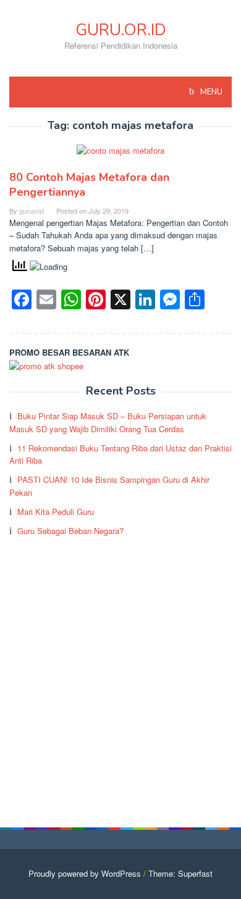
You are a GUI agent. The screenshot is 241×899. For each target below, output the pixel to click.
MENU (210, 92)
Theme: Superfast (180, 873)
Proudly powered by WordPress (84, 873)
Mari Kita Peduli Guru (55, 511)
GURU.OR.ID (120, 30)
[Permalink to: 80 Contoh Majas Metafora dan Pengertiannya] (120, 156)
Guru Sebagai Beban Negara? (70, 531)
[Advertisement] (120, 670)
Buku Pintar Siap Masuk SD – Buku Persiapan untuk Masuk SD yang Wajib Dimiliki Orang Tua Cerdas (107, 422)
